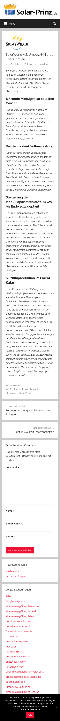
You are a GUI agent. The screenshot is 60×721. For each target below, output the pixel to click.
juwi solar (11, 646)
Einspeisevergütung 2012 (19, 687)
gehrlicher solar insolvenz (19, 621)
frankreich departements (19, 631)
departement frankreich (18, 656)
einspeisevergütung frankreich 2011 (25, 671)
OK (30, 714)
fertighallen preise (15, 601)
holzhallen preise (15, 651)
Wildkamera (12, 571)
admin (45, 64)
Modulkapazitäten (33, 389)
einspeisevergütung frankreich (22, 611)
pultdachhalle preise (17, 641)
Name (10, 511)
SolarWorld (25, 393)
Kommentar (13, 467)
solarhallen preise (15, 681)
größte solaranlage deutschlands (23, 676)
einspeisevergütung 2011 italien (22, 692)
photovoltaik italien (16, 661)
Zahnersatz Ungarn (16, 576)
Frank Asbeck (16, 389)
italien (9, 596)
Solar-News (16, 385)
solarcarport (12, 636)
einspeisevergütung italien (20, 616)
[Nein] (56, 707)
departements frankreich (19, 626)
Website (10, 536)
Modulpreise (12, 393)
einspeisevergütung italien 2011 (22, 606)
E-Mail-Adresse (15, 523)
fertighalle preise (15, 666)
